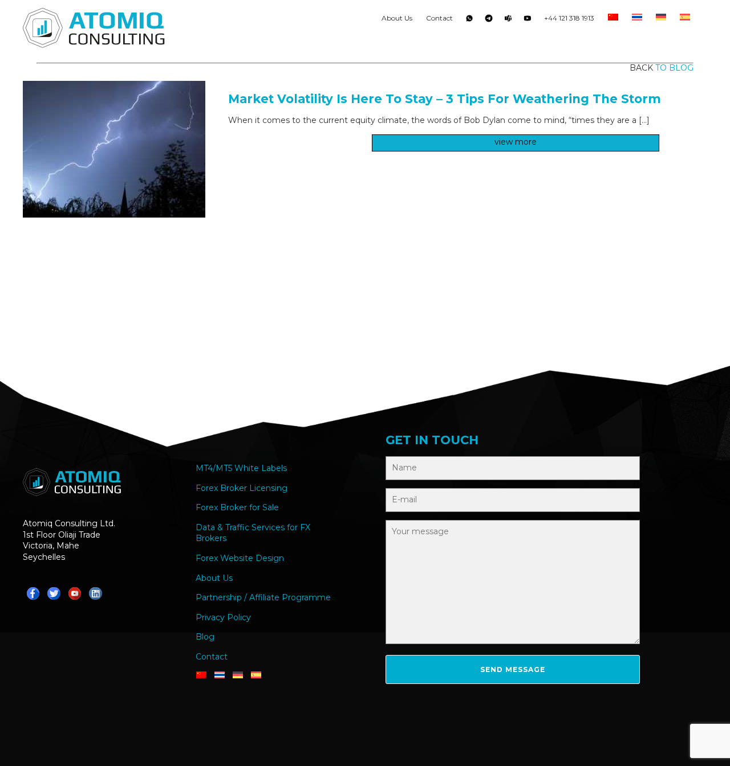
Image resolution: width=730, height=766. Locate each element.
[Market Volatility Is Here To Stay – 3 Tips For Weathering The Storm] (114, 215)
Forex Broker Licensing (241, 488)
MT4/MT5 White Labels (241, 468)
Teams (508, 20)
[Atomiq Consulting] (94, 29)
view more (515, 142)
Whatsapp (469, 20)
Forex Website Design (240, 558)
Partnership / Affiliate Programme (263, 597)
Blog (205, 637)
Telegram (488, 20)
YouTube (527, 20)
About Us (397, 18)
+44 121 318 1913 (569, 18)
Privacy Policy (223, 617)
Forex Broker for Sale (237, 507)
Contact (439, 18)
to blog (674, 68)
